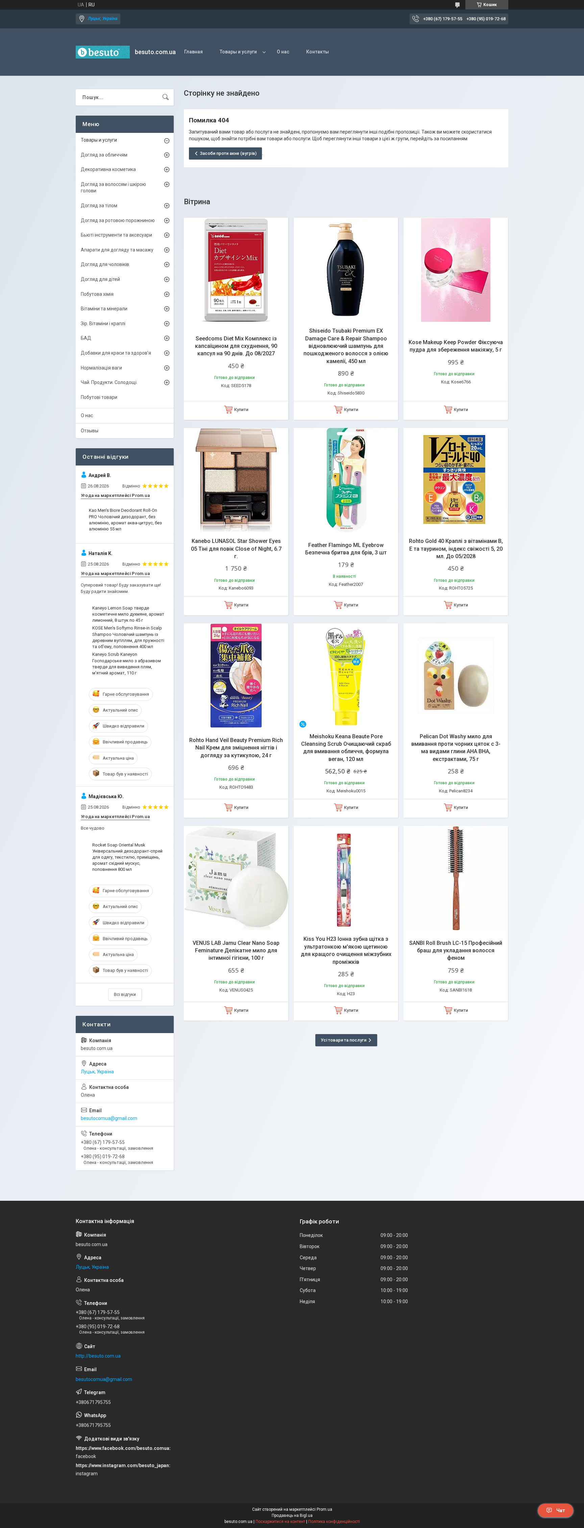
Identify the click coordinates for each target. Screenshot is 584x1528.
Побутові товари (99, 397)
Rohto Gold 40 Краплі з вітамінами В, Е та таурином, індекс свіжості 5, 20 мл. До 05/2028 (456, 548)
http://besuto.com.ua (98, 1356)
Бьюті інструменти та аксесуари (116, 235)
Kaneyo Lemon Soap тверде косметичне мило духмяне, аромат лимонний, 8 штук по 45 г (128, 614)
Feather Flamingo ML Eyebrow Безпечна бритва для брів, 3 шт (346, 549)
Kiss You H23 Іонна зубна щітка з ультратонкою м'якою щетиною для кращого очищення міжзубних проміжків (346, 950)
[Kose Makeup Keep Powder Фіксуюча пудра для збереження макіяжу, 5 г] (456, 270)
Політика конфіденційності (334, 1521)
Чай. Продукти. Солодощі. (109, 382)
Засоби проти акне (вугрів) (228, 153)
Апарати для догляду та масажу (117, 250)
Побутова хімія (97, 294)
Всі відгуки (125, 994)
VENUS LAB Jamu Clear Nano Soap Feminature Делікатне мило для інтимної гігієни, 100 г (236, 950)
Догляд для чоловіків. (105, 264)
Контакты (317, 51)
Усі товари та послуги (343, 1040)
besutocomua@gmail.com (109, 1118)
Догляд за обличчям (104, 155)
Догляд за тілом (99, 205)
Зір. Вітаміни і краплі (103, 323)
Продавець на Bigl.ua (292, 1515)
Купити (241, 409)
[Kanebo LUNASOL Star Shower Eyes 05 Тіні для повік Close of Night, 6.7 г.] (236, 480)
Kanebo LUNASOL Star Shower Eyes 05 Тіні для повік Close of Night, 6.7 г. (236, 548)
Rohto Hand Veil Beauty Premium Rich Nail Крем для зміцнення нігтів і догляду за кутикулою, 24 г (236, 748)
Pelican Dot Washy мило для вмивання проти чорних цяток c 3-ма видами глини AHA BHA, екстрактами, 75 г (456, 747)
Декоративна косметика (108, 169)
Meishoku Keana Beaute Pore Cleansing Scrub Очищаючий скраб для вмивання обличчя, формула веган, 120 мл (346, 747)
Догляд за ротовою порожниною (118, 220)
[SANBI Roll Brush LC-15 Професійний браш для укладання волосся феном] (456, 878)
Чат (560, 1510)
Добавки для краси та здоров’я (116, 353)
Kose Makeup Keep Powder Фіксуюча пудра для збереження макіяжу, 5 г (456, 346)
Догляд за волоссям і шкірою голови (113, 188)
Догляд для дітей (100, 279)
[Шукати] (165, 97)
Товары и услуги (238, 51)
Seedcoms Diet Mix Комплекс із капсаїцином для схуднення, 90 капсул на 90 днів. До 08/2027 (236, 346)
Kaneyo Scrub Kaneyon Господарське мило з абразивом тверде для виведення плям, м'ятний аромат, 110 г (126, 663)
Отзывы (89, 430)
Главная (193, 51)
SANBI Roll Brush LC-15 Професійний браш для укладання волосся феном (455, 950)
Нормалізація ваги (101, 368)
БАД (86, 338)
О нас (283, 51)
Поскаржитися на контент (280, 1521)
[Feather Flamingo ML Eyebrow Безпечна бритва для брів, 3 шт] (346, 480)
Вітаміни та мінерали (104, 308)
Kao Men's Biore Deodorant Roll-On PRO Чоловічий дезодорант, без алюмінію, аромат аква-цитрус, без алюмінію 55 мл (125, 519)
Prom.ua (324, 1509)
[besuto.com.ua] (103, 52)
